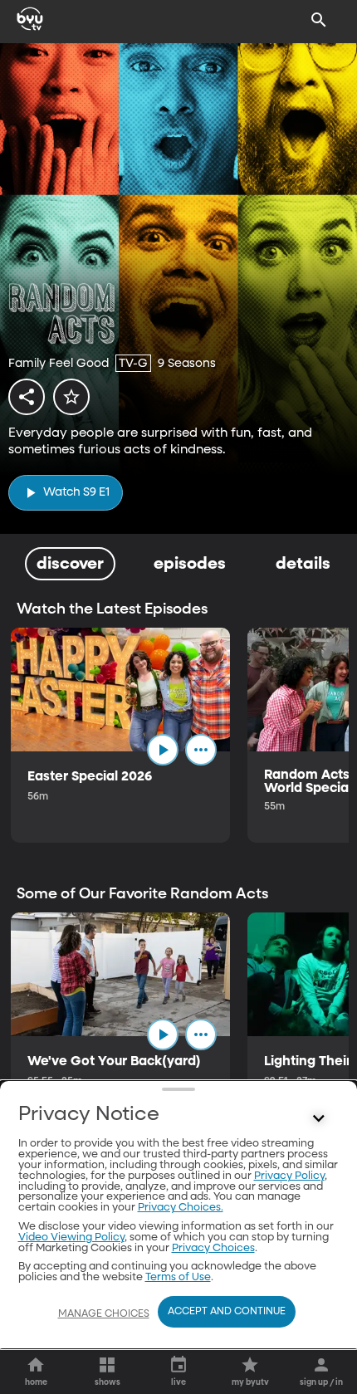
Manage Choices (103, 1314)
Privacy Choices (213, 1248)
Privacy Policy (289, 1176)
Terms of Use (178, 1277)
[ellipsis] (201, 749)
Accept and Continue (227, 1312)
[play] (162, 749)
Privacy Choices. (180, 1207)
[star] (71, 397)
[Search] (319, 20)
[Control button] (319, 1118)
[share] (26, 397)
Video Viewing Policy (71, 1237)
